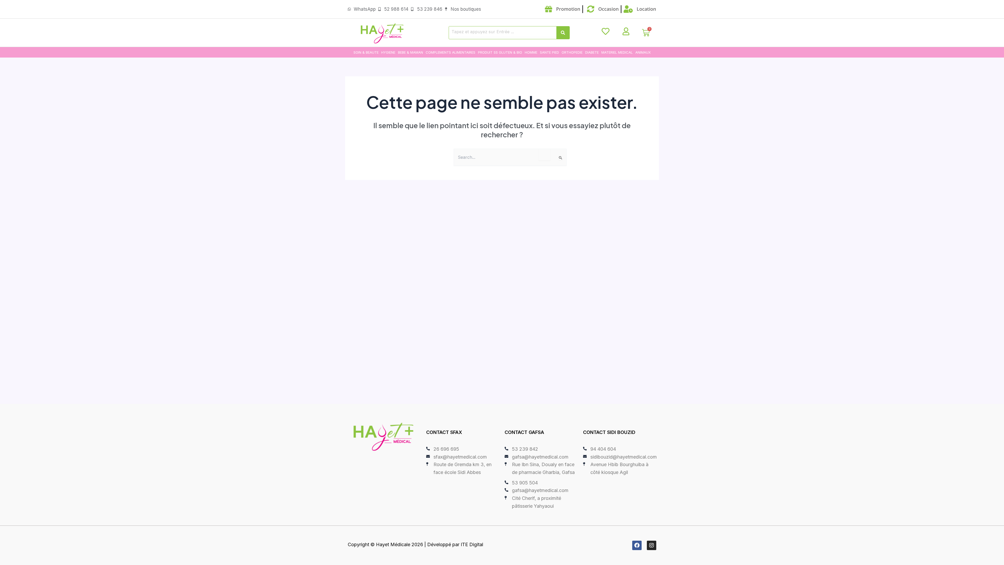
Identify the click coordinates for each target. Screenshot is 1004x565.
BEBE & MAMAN (410, 52)
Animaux (643, 52)
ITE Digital (472, 544)
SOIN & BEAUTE (366, 52)
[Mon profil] (626, 31)
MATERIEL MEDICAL (617, 52)
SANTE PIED (549, 52)
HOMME (531, 52)
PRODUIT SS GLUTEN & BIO (500, 52)
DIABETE (592, 52)
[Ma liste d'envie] (605, 31)
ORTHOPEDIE (572, 52)
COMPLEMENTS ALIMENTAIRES (450, 52)
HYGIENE (388, 52)
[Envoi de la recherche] (561, 157)
